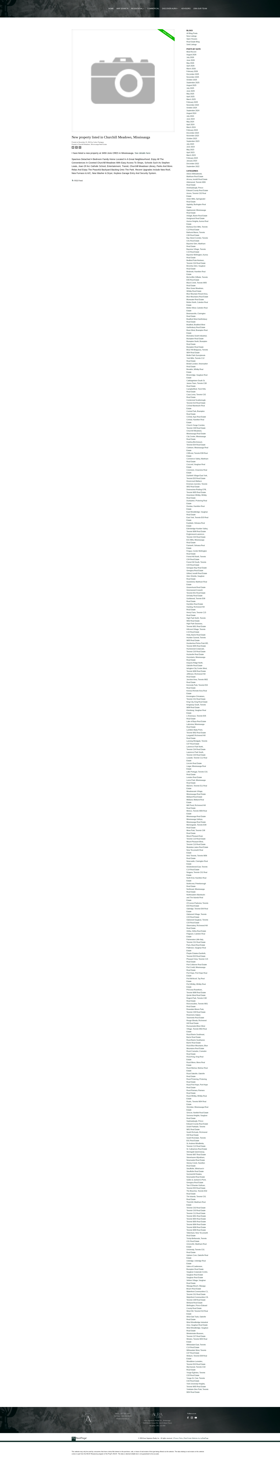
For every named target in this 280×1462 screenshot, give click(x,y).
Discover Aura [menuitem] (169, 8)
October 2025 (191, 80)
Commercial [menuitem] (153, 8)
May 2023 (190, 150)
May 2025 (190, 94)
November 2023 (192, 136)
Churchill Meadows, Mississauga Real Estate (92, 144)
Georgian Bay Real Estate (196, 568)
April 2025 (190, 97)
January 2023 (191, 161)
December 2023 (192, 133)
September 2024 (192, 110)
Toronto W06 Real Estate (196, 1224)
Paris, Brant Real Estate (195, 945)
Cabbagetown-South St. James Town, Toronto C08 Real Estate (196, 383)
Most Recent (191, 52)
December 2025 (192, 74)
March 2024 (191, 127)
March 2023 (191, 155)
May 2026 (190, 63)
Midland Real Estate (194, 797)
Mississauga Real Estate (196, 816)
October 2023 (191, 138)
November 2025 (192, 77)
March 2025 (191, 99)
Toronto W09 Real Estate (196, 1230)
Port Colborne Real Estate (196, 965)
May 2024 (190, 122)
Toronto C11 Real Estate (195, 1213)
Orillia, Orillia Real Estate (196, 931)
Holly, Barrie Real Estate (196, 635)
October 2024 (191, 108)
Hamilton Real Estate (194, 604)
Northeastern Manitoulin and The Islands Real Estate (195, 897)
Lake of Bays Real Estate (196, 721)
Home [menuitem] (111, 8)
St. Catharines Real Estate (196, 1149)
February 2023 (192, 158)
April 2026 (190, 66)
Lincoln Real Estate (194, 763)
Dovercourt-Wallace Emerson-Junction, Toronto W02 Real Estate (196, 484)
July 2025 (190, 88)
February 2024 (192, 130)
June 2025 (190, 91)
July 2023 (190, 144)
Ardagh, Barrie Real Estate (196, 216)
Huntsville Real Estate (195, 654)
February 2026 (192, 71)
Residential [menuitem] (137, 8)
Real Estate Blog (193, 42)
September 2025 (192, 83)
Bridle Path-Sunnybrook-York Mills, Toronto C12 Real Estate (196, 358)
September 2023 (192, 141)
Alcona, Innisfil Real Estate (196, 179)
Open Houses (191, 39)
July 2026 (190, 57)
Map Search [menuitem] (122, 8)
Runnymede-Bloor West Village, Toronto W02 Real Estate (196, 1029)
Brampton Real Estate (195, 347)
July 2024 (190, 116)
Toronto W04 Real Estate (196, 1219)
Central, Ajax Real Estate (196, 417)
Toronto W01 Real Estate (196, 1216)
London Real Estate (194, 777)
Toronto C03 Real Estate (196, 1210)
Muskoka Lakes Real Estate (197, 847)
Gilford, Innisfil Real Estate (196, 573)
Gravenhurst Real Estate (196, 587)
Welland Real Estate (194, 1303)
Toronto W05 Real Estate (196, 1222)
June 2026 (190, 60)
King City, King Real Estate (196, 702)
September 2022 (192, 166)
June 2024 (190, 119)
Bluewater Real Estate (195, 299)
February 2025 (192, 102)
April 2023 (190, 152)
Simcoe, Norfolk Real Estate (197, 1113)
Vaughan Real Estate (194, 1277)
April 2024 (190, 124)
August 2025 (191, 85)
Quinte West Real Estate (196, 995)
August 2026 (191, 55)
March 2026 (191, 69)
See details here (142, 153)
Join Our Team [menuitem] (200, 8)
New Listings (191, 36)
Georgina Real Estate (194, 570)
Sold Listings (191, 44)
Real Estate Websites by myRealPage (196, 1438)
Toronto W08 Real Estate (196, 1227)
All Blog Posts (191, 33)
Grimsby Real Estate (194, 596)
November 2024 (192, 105)
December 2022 (192, 164)
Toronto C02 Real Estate (196, 1208)
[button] (188, 1418)
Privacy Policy (178, 1438)
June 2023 (190, 147)
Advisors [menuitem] (186, 8)
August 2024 (191, 113)
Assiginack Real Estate (195, 218)
